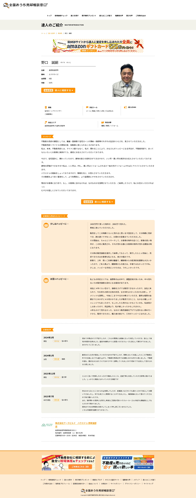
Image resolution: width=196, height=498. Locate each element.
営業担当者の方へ (79, 483)
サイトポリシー (116, 483)
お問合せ (104, 483)
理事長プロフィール (62, 483)
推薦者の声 (119, 15)
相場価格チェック (61, 15)
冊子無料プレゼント (89, 15)
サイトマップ (148, 483)
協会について (93, 483)
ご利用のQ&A (141, 15)
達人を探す (75, 15)
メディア (137, 480)
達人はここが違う (105, 15)
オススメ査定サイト (112, 480)
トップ (49, 15)
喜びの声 (129, 15)
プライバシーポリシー (133, 483)
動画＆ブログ (97, 480)
